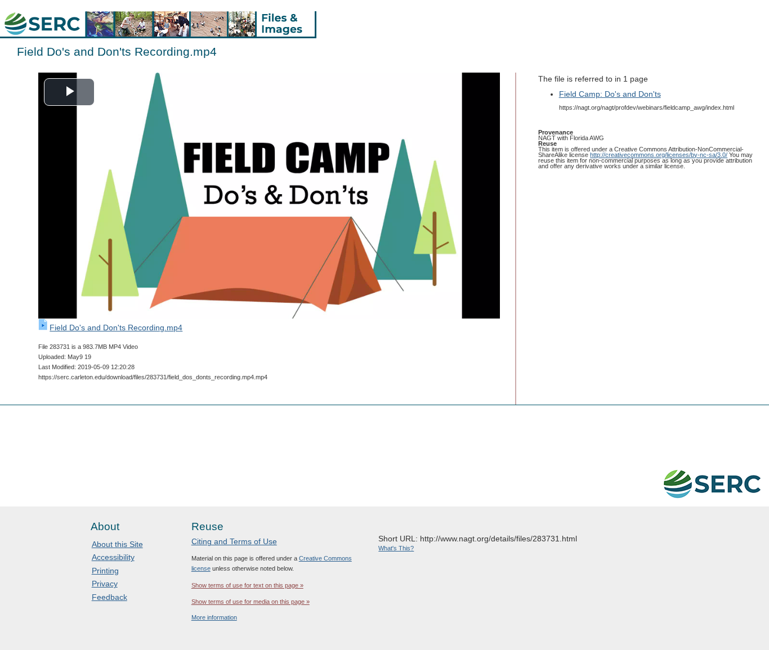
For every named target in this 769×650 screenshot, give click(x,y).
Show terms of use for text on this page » (247, 585)
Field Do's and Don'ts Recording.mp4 (116, 327)
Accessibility (113, 557)
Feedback (109, 597)
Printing (105, 570)
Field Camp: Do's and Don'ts (610, 93)
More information (214, 617)
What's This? (396, 548)
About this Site (117, 544)
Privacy (105, 583)
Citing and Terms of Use (234, 541)
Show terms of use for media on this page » (250, 601)
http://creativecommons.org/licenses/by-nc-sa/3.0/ (658, 154)
